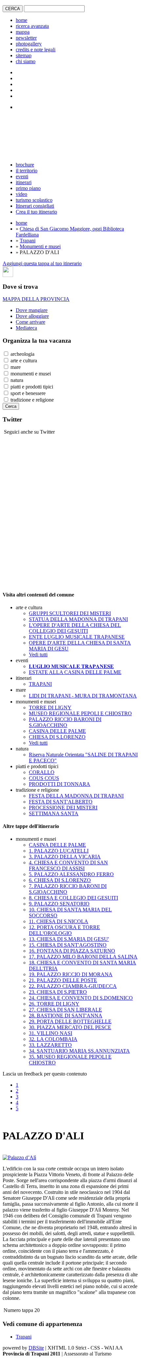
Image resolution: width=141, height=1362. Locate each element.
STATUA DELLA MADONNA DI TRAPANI (78, 619)
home (21, 20)
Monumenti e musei (40, 246)
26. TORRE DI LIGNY (54, 1004)
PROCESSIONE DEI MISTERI (63, 807)
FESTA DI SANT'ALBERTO (60, 801)
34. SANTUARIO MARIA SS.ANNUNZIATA (79, 1051)
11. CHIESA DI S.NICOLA (58, 921)
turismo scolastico (34, 200)
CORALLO (41, 772)
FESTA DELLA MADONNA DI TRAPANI (76, 796)
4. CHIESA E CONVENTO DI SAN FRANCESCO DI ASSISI (68, 865)
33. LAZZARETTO (50, 1045)
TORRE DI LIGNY (50, 707)
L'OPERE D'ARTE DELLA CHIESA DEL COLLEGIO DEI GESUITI (75, 628)
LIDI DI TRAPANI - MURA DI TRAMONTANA (83, 695)
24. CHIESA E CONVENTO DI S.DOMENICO (81, 998)
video (21, 194)
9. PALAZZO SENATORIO (59, 903)
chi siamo (25, 61)
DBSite (36, 1348)
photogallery (29, 43)
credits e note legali (35, 49)
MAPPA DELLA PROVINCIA (36, 299)
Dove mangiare (32, 310)
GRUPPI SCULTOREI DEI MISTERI (70, 613)
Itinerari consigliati (35, 206)
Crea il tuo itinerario (36, 212)
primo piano (28, 188)
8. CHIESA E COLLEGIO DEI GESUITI (73, 898)
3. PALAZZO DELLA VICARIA (65, 856)
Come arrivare (30, 322)
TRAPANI (40, 684)
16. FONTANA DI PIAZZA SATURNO (72, 951)
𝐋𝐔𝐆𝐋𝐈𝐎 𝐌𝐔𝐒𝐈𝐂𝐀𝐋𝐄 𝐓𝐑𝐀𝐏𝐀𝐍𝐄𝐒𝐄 (71, 666)
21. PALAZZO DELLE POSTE (63, 980)
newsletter (26, 38)
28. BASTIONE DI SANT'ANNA (65, 1015)
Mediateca (26, 328)
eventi (22, 176)
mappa (23, 32)
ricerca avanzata (32, 26)
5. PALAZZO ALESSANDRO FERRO (71, 874)
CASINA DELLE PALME (57, 731)
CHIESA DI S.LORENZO (57, 737)
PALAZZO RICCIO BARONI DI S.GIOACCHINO (65, 722)
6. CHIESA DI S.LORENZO (60, 880)
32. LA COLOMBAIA (53, 1039)
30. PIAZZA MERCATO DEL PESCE (70, 1027)
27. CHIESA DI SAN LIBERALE (65, 1009)
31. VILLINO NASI (50, 1033)
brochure (25, 164)
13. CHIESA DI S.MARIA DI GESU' (69, 939)
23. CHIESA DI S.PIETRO (58, 992)
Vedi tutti (38, 654)
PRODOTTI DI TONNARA (59, 784)
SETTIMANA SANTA (53, 813)
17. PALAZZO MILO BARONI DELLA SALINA (83, 956)
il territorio (26, 170)
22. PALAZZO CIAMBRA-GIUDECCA (73, 986)
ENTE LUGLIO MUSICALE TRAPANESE (77, 637)
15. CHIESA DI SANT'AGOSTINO (68, 945)
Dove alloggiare (32, 316)
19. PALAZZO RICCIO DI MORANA (70, 974)
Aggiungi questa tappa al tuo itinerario (42, 263)
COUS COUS (44, 778)
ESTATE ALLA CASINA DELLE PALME (75, 672)
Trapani (27, 240)
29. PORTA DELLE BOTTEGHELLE (70, 1021)
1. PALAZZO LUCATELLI (59, 850)
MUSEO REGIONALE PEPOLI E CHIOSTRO (80, 713)
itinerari (23, 182)
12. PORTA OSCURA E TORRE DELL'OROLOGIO (64, 930)
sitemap (23, 55)
